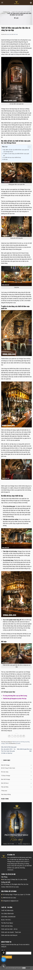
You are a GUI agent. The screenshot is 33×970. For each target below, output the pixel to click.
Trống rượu (4, 790)
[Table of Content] (29, 147)
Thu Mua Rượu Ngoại (7, 923)
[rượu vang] (16, 824)
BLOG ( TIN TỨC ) (6, 920)
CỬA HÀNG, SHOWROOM (8, 917)
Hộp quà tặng (4, 787)
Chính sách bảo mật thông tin (9, 935)
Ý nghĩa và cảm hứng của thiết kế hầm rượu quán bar (16, 154)
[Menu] (2, 2)
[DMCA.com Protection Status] (26, 968)
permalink (18, 743)
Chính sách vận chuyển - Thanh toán (11, 932)
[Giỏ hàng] (31, 2)
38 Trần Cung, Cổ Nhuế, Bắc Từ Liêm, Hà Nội (14, 879)
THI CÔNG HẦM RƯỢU (7, 913)
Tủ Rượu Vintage (5, 775)
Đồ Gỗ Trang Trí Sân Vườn (8, 768)
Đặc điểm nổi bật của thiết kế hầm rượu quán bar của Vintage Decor (16, 150)
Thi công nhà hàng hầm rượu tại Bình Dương (15, 695)
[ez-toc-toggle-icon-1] (28, 147)
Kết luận (5, 159)
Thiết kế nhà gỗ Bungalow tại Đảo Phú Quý (14, 698)
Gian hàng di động (6, 794)
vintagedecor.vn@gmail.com (10, 901)
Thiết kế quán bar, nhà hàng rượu (19, 741)
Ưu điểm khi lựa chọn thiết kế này (12, 157)
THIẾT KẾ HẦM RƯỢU (7, 910)
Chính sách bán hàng (6, 926)
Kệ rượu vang (4, 772)
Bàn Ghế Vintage (5, 779)
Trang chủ (6, 12)
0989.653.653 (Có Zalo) (9, 897)
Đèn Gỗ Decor (5, 783)
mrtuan (16, 34)
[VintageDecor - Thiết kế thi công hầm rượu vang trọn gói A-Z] (16, 2)
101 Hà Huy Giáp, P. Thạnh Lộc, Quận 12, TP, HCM (16, 894)
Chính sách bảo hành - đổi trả (9, 929)
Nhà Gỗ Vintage (5, 765)
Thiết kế (7, 743)
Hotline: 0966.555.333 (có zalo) (10, 887)
